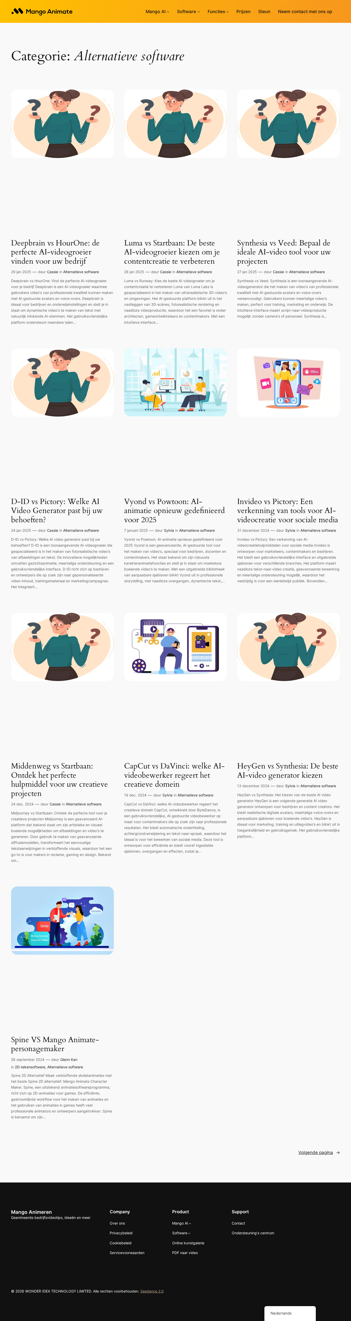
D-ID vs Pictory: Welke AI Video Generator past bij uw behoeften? (57, 511)
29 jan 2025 (21, 272)
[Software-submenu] (198, 11)
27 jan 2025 (247, 272)
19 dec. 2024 (135, 795)
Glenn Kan (68, 1059)
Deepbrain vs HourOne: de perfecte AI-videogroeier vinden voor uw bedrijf (55, 252)
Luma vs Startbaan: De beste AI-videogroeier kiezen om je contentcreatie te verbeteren (172, 252)
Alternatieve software (81, 272)
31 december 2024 (253, 530)
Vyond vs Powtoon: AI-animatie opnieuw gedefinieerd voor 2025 (174, 511)
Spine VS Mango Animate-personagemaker (55, 1045)
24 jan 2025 (21, 530)
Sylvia (169, 530)
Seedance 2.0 (152, 1291)
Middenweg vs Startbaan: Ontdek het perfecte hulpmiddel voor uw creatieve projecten (59, 780)
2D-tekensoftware (30, 1067)
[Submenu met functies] (227, 11)
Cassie (52, 272)
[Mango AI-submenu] (168, 11)
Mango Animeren (31, 1212)
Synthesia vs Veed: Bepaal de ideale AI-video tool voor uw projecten (284, 252)
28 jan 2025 (134, 272)
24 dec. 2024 (22, 804)
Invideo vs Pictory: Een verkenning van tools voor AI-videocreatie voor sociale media (287, 511)
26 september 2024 (27, 1059)
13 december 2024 (253, 786)
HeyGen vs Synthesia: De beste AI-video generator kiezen (287, 771)
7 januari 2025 (136, 530)
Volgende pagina (319, 1152)
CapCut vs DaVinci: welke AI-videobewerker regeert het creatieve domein (174, 775)
